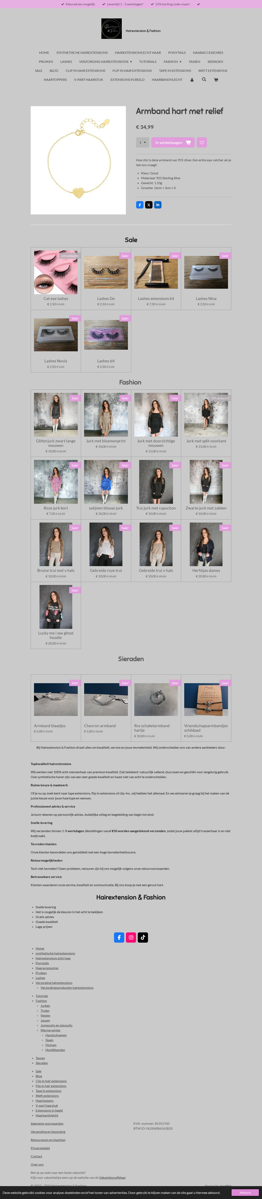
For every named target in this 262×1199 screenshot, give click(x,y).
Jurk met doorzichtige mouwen (156, 443)
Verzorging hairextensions (54, 983)
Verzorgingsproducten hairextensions (67, 987)
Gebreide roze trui (106, 570)
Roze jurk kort (56, 508)
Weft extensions (47, 1096)
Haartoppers (45, 1100)
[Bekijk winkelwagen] (216, 79)
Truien (45, 1010)
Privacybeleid (40, 1148)
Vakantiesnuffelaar (112, 1177)
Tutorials (42, 996)
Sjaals (49, 1040)
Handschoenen (56, 1035)
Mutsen (50, 1045)
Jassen (45, 1020)
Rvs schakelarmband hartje (152, 727)
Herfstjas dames (206, 570)
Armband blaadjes (50, 725)
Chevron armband (100, 725)
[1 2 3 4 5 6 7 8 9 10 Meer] (142, 142)
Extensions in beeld (49, 1110)
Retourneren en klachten (48, 1140)
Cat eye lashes (56, 298)
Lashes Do (106, 298)
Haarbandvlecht (47, 1115)
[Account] (192, 79)
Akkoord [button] (245, 1192)
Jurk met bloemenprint (106, 441)
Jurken (45, 1005)
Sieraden (42, 1063)
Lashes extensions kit (156, 298)
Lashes (40, 978)
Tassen (40, 1058)
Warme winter (51, 1030)
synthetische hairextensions (55, 953)
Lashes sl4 (106, 361)
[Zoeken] (204, 79)
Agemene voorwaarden (47, 1123)
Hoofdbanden (55, 1050)
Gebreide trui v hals (156, 570)
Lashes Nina (206, 298)
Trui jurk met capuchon (156, 508)
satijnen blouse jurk (106, 508)
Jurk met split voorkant (206, 441)
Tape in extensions (48, 1091)
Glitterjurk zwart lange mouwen (56, 443)
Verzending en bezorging (48, 1132)
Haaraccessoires (47, 968)
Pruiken (41, 973)
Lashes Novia (55, 361)
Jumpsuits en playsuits (56, 1025)
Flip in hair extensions (51, 1086)
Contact (36, 1156)
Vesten (45, 1015)
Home (40, 948)
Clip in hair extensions (51, 1081)
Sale (38, 1071)
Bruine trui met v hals (55, 570)
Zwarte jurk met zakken (206, 508)
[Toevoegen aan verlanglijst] (202, 142)
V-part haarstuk (47, 1105)
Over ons (37, 1164)
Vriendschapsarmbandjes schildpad (206, 727)
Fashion (41, 1001)
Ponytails (42, 963)
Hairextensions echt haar (53, 958)
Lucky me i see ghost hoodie (55, 635)
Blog (39, 1076)
